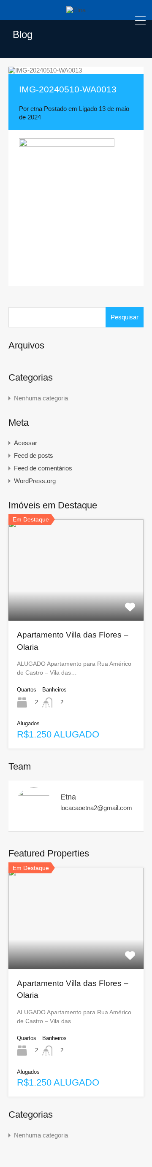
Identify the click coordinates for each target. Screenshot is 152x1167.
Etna (68, 797)
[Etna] (76, 10)
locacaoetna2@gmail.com (96, 807)
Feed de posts (33, 455)
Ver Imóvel (76, 600)
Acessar (25, 442)
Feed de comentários (43, 468)
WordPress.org (35, 480)
